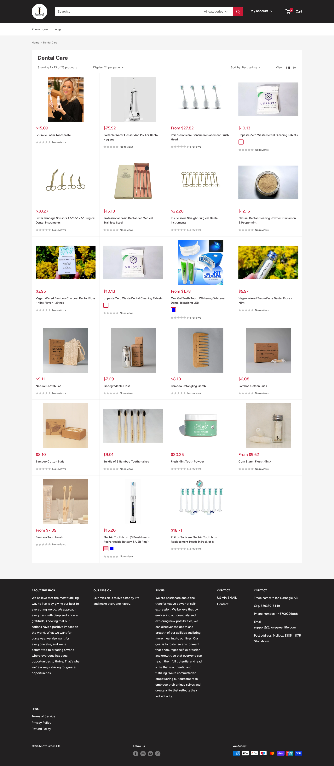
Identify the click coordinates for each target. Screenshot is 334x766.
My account (260, 11)
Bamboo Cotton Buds (253, 386)
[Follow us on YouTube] (150, 753)
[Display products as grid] (288, 67)
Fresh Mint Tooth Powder (187, 461)
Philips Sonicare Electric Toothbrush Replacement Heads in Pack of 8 (194, 539)
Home (35, 42)
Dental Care (50, 42)
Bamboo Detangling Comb (188, 386)
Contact (222, 604)
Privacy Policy (41, 722)
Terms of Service (43, 716)
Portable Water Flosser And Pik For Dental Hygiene (130, 137)
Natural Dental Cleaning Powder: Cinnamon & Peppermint (267, 220)
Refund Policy (41, 729)
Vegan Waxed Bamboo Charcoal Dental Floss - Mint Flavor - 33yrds (65, 300)
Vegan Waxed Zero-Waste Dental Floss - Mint (265, 300)
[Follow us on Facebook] (135, 753)
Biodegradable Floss (116, 386)
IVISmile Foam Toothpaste (53, 135)
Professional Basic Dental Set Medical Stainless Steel (128, 220)
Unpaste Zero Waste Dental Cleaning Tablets (268, 135)
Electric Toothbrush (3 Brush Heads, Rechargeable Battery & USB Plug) (126, 539)
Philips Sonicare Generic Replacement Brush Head (200, 137)
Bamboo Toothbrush (49, 537)
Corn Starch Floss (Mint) (255, 461)
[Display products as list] (294, 67)
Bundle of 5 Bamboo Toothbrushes (126, 461)
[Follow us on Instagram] (143, 753)
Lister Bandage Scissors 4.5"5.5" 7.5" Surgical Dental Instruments (65, 220)
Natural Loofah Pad (48, 386)
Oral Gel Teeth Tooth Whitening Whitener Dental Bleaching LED (198, 300)
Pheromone (40, 29)
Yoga (58, 29)
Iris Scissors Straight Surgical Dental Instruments (194, 220)
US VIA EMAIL (227, 597)
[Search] (238, 11)
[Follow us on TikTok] (157, 753)
